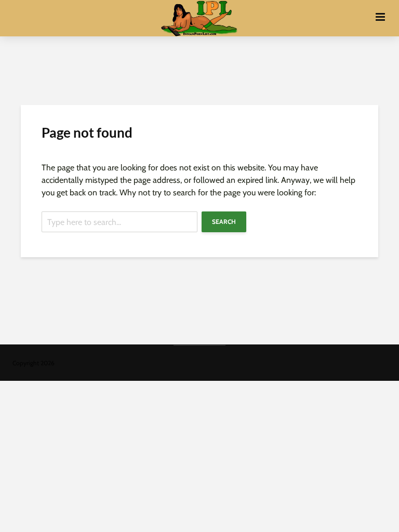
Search (224, 221)
